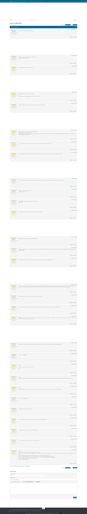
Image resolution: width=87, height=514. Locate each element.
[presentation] (11, 481)
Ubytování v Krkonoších (15, 509)
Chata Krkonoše (14, 510)
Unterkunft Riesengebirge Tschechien (24, 509)
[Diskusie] (11, 20)
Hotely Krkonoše (20, 510)
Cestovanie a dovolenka (32, 1)
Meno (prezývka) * (13, 473)
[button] (11, 481)
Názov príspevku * (13, 477)
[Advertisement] (43, 10)
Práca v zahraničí (23, 1)
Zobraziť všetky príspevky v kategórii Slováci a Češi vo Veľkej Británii (20, 466)
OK (60, 513)
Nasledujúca (74, 24)
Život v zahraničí (16, 1)
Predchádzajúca (68, 24)
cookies (38, 513)
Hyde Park (39, 1)
